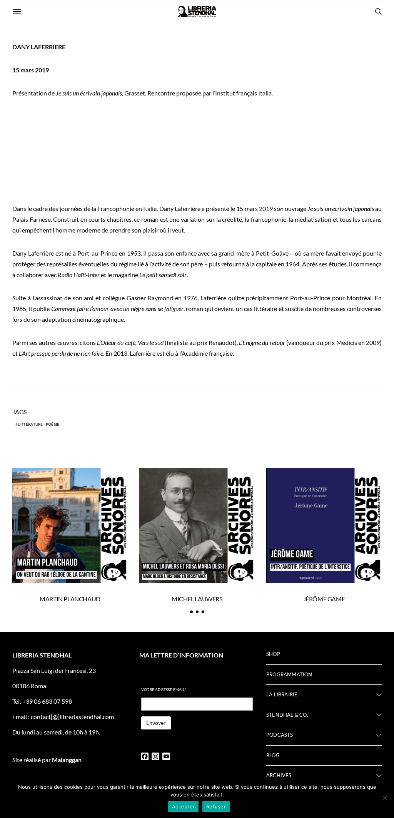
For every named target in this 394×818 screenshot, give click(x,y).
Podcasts (279, 735)
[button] (191, 612)
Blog (273, 755)
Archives (279, 775)
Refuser (216, 806)
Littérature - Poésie (38, 424)
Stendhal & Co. (287, 715)
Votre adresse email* (163, 689)
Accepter (183, 806)
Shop (273, 654)
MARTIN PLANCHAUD (70, 598)
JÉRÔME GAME (324, 598)
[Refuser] (384, 797)
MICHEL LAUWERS (197, 598)
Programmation (289, 674)
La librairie (281, 694)
